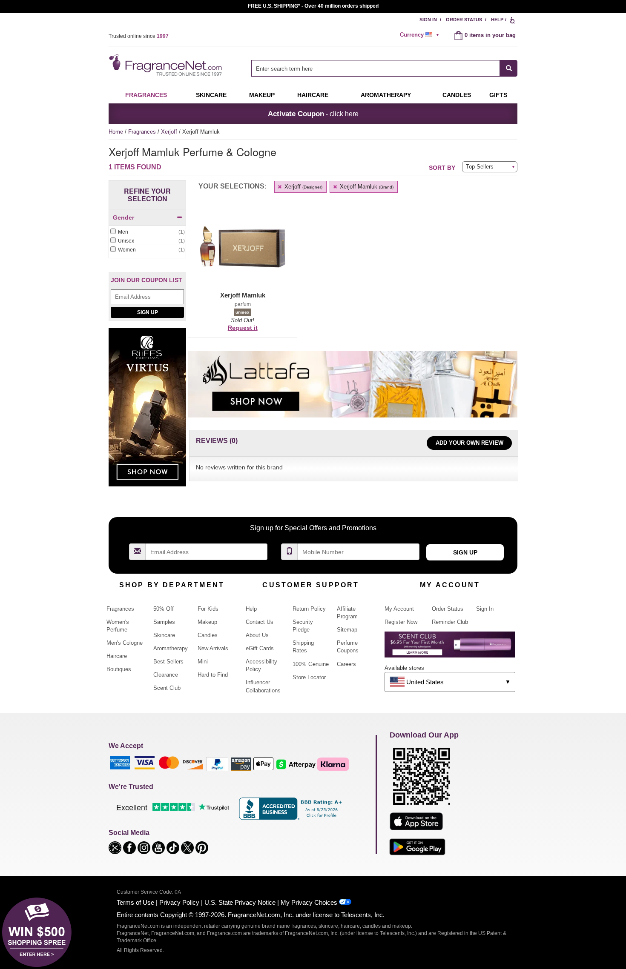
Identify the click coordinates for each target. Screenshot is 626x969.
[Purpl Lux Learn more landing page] (450, 647)
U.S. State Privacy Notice (240, 902)
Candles (208, 635)
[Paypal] (217, 763)
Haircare (312, 94)
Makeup (262, 94)
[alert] (421, 35)
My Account (399, 609)
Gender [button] (123, 217)
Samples (164, 622)
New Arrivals (213, 648)
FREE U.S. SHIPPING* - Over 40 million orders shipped (313, 6)
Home (116, 132)
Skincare (211, 94)
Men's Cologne (124, 643)
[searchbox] (375, 68)
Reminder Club (450, 622)
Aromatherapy (170, 648)
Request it (243, 327)
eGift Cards (260, 648)
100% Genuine (311, 664)
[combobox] (384, 68)
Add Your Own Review (469, 443)
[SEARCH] (508, 68)
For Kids (208, 609)
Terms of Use (135, 902)
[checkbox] (147, 232)
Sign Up (147, 312)
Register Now (401, 622)
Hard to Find (213, 675)
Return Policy (309, 609)
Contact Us (259, 622)
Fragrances (146, 94)
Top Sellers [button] (480, 166)
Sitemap (347, 629)
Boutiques (118, 669)
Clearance (165, 675)
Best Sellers (168, 661)
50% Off (163, 609)
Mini (203, 661)
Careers (346, 664)
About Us (257, 635)
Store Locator (309, 677)
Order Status (464, 19)
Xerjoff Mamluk (365, 186)
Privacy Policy (179, 902)
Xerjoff (170, 132)
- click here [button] (313, 113)
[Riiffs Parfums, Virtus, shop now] (147, 412)
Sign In (428, 19)
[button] (242, 252)
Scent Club (167, 688)
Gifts (498, 94)
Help (497, 19)
